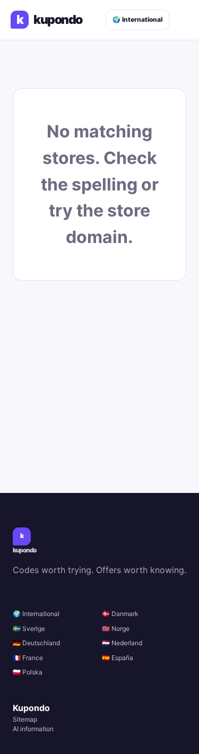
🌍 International (137, 19)
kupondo (49, 20)
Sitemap (25, 719)
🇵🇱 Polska (27, 672)
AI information (33, 729)
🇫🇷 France (28, 658)
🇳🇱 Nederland (122, 643)
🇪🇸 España (117, 658)
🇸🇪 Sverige (29, 628)
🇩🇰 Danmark (120, 614)
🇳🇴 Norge (115, 628)
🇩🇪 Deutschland (36, 643)
